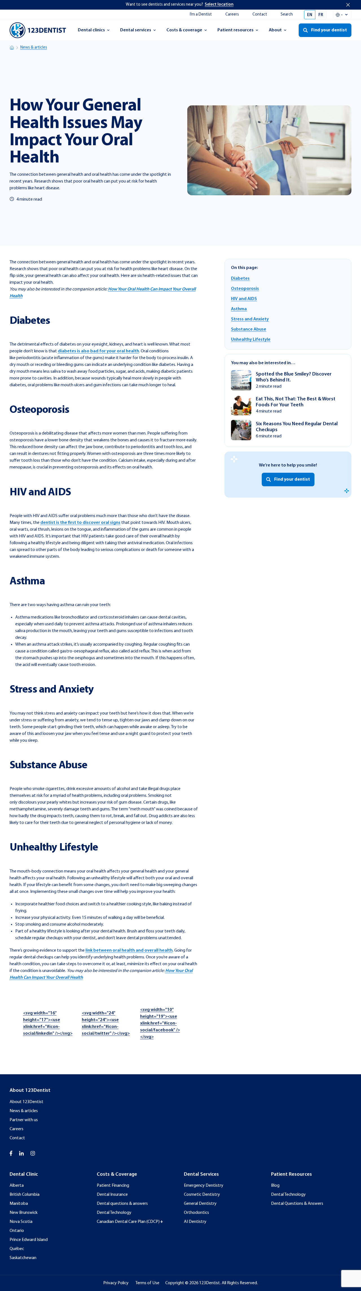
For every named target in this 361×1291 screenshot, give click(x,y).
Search (287, 14)
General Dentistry (200, 1203)
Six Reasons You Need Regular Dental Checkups (297, 426)
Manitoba (19, 1203)
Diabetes (240, 278)
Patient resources (235, 32)
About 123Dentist (26, 1102)
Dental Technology (114, 1212)
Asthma (239, 309)
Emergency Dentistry (203, 1185)
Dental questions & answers (122, 1203)
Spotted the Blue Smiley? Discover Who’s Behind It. (294, 377)
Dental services (135, 32)
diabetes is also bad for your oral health (98, 351)
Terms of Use (147, 1283)
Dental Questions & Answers (297, 1203)
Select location (219, 5)
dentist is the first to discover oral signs (80, 522)
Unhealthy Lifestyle (250, 339)
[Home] (12, 47)
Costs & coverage (184, 32)
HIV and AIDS (244, 299)
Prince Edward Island (29, 1240)
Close (348, 4)
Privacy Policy (116, 1283)
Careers (232, 14)
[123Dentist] (38, 30)
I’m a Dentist (201, 14)
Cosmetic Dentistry (202, 1194)
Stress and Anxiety (250, 319)
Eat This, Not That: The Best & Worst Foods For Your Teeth (295, 401)
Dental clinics (91, 32)
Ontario (17, 1231)
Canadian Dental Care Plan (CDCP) (128, 1222)
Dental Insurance (112, 1194)
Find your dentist (292, 479)
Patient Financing (113, 1185)
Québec (17, 1249)
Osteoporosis (245, 289)
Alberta (17, 1185)
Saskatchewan (23, 1258)
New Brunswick (24, 1212)
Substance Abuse (248, 329)
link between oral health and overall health (129, 950)
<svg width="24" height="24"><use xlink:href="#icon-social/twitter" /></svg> (106, 1023)
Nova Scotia (21, 1222)
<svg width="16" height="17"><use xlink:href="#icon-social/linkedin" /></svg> (47, 1023)
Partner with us (24, 1120)
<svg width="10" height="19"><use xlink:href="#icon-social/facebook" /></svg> (160, 1023)
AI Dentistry (195, 1222)
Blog (275, 1185)
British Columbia (24, 1194)
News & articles (33, 47)
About (280, 32)
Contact (259, 14)
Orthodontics (196, 1212)
